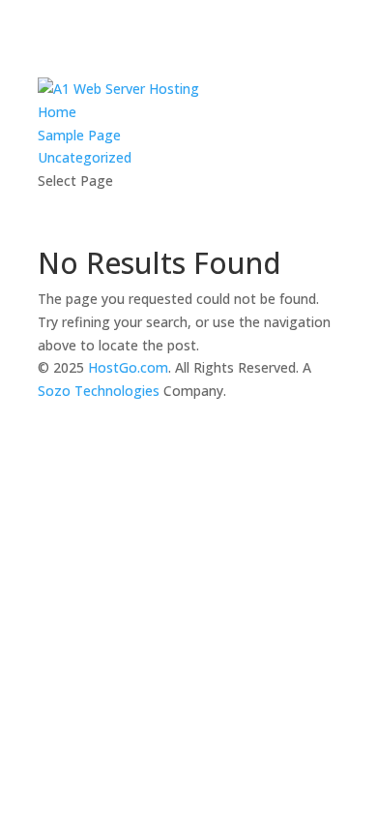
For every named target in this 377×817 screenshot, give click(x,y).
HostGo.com (128, 367)
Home (57, 112)
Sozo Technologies (99, 390)
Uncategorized (84, 157)
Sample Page (79, 135)
